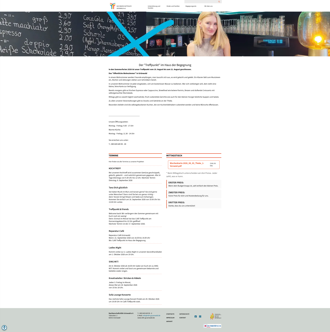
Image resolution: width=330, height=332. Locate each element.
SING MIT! (114, 261)
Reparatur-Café (116, 231)
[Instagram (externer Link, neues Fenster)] (200, 316)
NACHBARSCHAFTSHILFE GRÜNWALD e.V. (124, 7)
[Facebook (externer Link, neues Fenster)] (196, 316)
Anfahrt (169, 321)
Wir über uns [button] (208, 6)
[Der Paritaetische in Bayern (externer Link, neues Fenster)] (212, 325)
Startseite (170, 314)
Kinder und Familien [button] (173, 6)
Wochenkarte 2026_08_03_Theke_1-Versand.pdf (187, 165)
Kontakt (182, 318)
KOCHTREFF (115, 168)
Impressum (170, 318)
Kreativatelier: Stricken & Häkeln (125, 278)
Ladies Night (115, 247)
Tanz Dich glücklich (118, 187)
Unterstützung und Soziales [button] (154, 7)
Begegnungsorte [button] (191, 6)
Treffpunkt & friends (119, 209)
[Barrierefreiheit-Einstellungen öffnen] (4, 327)
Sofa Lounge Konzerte (120, 294)
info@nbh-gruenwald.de (151, 315)
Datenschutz (184, 314)
